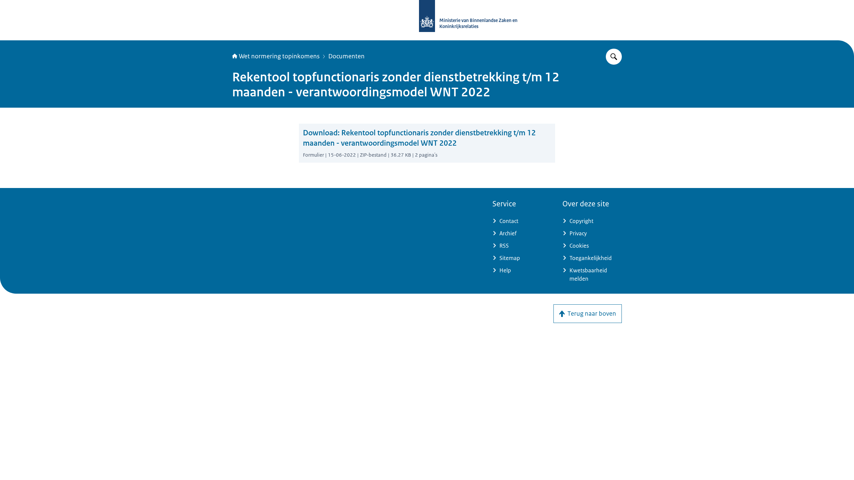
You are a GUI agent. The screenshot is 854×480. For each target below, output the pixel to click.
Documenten (346, 56)
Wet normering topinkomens (279, 56)
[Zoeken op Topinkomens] (614, 57)
